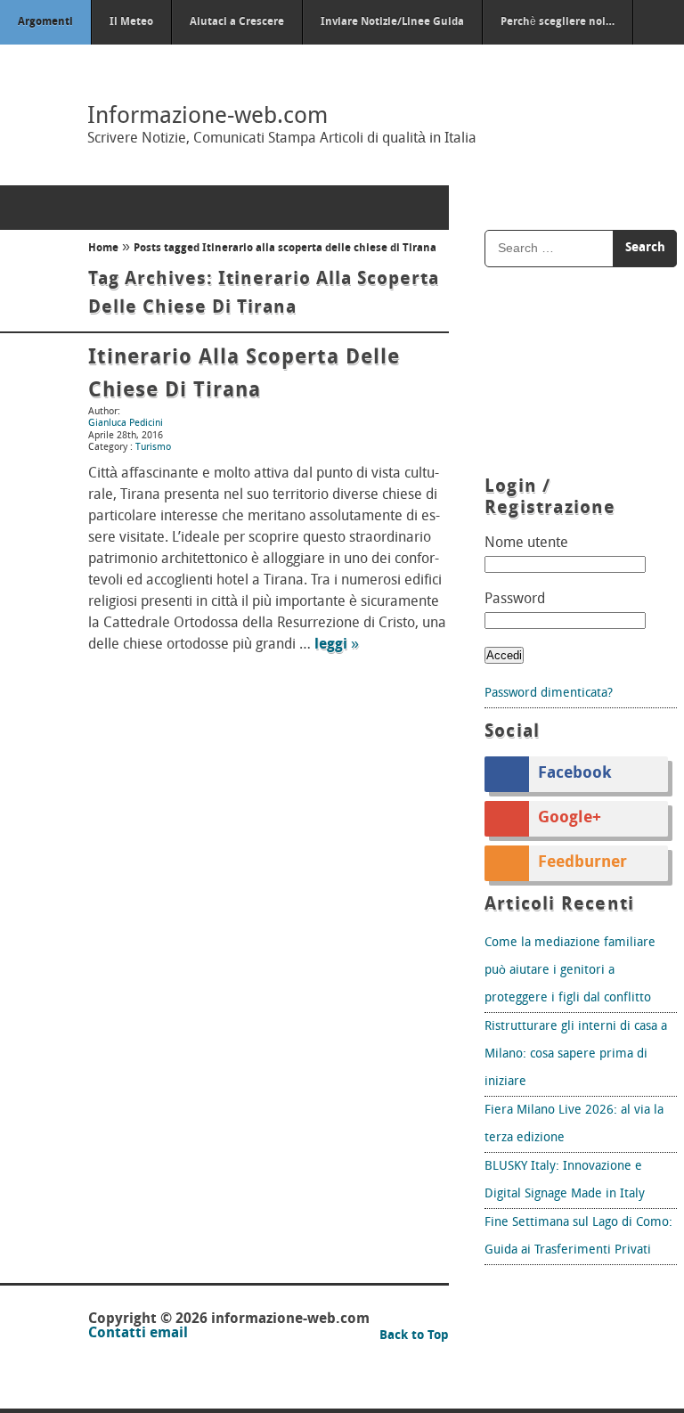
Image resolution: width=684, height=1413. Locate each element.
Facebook (575, 774)
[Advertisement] (580, 374)
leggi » (336, 645)
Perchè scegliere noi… (558, 22)
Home (103, 248)
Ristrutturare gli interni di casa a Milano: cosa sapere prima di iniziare (575, 1054)
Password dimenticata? (548, 693)
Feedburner (582, 863)
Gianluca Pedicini (125, 424)
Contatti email (138, 1334)
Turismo (153, 448)
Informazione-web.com (207, 117)
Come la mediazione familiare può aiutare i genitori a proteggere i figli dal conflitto (570, 970)
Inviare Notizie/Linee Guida (392, 22)
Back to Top (414, 1336)
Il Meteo (131, 22)
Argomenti (45, 22)
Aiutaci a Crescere (237, 22)
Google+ (569, 819)
